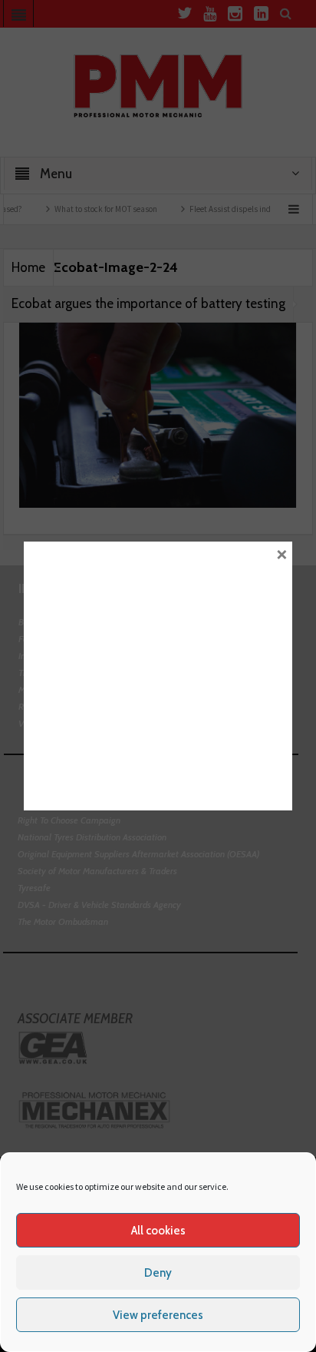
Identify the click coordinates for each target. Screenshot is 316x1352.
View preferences (158, 1315)
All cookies (158, 1231)
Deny (158, 1273)
